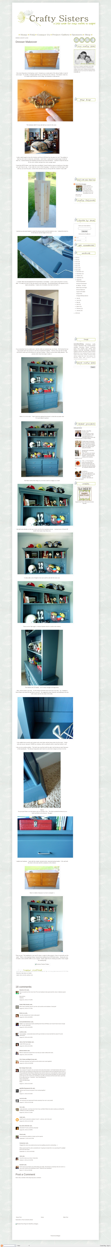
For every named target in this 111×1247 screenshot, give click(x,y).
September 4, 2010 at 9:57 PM (27, 1138)
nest (94, 356)
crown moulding (83, 353)
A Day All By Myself (80, 281)
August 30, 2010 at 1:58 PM (26, 1129)
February (78, 308)
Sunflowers (84, 471)
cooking (89, 345)
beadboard (88, 357)
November (79, 273)
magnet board (77, 354)
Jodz (21, 1156)
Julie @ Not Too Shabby (25, 1042)
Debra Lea (22, 1013)
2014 (76, 261)
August (78, 279)
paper (89, 351)
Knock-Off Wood (44, 157)
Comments (78, 240)
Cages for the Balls (80, 291)
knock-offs (80, 350)
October (78, 275)
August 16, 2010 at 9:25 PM (26, 1054)
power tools (77, 348)
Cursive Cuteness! (87, 185)
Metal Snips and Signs (81, 287)
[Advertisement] (87, 85)
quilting (79, 356)
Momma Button (23, 1050)
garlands (91, 356)
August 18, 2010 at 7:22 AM (26, 1112)
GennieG (22, 1164)
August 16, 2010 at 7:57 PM (26, 1008)
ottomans (76, 356)
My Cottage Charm (24, 1068)
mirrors (86, 351)
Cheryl (21, 1134)
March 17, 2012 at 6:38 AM (26, 1170)
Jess (21, 1107)
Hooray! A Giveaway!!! (81, 283)
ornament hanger (91, 354)
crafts (93, 344)
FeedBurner (88, 234)
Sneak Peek (79, 293)
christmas (88, 344)
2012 (76, 265)
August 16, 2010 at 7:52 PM (26, 999)
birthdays (93, 357)
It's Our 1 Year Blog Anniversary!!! (86, 431)
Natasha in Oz (23, 990)
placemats (76, 357)
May (77, 302)
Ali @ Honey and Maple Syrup (27, 1059)
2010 (76, 269)
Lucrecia (22, 1098)
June (77, 300)
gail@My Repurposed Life (26, 1088)
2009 (76, 313)
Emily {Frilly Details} (25, 1004)
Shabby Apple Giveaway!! (88, 441)
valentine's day (82, 345)
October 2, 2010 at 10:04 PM (26, 1160)
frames (87, 353)
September (79, 277)
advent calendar (83, 354)
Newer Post (19, 1217)
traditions (76, 351)
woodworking (79, 344)
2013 (76, 263)
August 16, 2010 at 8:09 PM (26, 1017)
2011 (76, 267)
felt (83, 351)
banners (80, 351)
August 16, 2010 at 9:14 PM (26, 1037)
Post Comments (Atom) (27, 1219)
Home (42, 1217)
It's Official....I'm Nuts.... (81, 285)
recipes (76, 345)
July (77, 298)
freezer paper (92, 353)
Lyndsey (22, 1032)
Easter (93, 345)
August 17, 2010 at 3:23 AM (26, 1083)
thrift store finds (85, 356)
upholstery (92, 350)
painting (28, 975)
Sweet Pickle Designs (81, 184)
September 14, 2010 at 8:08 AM (27, 1151)
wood (31, 975)
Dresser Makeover (26, 41)
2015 (76, 259)
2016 (76, 257)
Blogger (58, 1235)
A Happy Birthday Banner (82, 295)
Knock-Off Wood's (51, 957)
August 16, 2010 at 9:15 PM (26, 1046)
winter (84, 357)
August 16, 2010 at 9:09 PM (26, 1027)
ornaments (92, 347)
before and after (23, 975)
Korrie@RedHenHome (25, 1021)
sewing (90, 348)
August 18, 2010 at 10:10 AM (26, 1121)
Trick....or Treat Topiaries (88, 461)
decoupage (86, 350)
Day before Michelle (24, 1125)
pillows (75, 353)
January (78, 310)
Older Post (65, 1217)
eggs (86, 348)
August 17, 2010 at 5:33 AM (26, 1093)
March (78, 306)
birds (78, 353)
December (79, 271)
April (77, 304)
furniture (93, 351)
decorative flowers (84, 347)
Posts (77, 237)
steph (21, 1117)
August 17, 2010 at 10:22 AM (26, 1102)
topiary (80, 357)
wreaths (76, 347)
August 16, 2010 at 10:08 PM (26, 1063)
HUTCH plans (25, 165)
